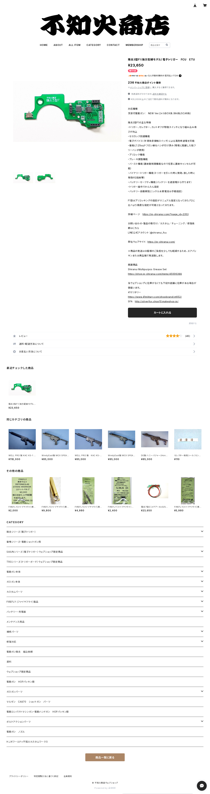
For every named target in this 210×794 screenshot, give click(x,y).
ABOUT (58, 45)
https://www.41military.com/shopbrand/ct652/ (155, 296)
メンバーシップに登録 (140, 87)
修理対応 (11, 641)
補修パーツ (12, 631)
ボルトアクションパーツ (19, 721)
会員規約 (68, 776)
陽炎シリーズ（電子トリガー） (21, 531)
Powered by (101, 788)
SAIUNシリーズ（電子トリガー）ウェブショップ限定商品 (35, 551)
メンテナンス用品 (15, 621)
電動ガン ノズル (16, 731)
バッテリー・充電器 (16, 611)
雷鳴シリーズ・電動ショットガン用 (24, 541)
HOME (44, 45)
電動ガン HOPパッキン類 (20, 681)
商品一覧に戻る (105, 757)
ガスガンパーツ (14, 691)
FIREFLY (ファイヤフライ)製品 (22, 601)
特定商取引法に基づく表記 (46, 776)
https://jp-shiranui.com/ (161, 241)
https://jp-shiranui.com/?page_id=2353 (166, 214)
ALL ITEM (74, 45)
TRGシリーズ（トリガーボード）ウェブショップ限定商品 (35, 561)
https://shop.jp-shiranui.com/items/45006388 (155, 273)
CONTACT (113, 45)
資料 (9, 661)
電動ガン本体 (14, 571)
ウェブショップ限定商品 (19, 671)
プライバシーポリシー (19, 776)
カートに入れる (162, 312)
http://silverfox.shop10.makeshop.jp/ (156, 301)
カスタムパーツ (14, 591)
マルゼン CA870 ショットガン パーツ (30, 701)
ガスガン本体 (13, 581)
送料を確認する (160, 94)
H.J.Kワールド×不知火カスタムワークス (27, 741)
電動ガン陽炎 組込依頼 (20, 651)
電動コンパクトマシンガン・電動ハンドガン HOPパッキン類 (38, 711)
